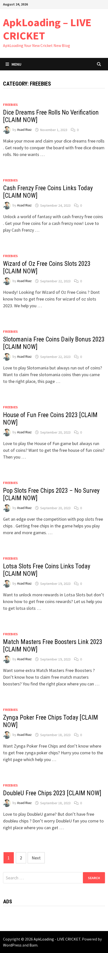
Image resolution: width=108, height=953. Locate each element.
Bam (33, 945)
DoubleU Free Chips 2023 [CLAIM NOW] (52, 793)
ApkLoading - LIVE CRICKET (57, 939)
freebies (10, 104)
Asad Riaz (24, 130)
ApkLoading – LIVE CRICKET (47, 28)
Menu (16, 64)
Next (36, 858)
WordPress (12, 945)
